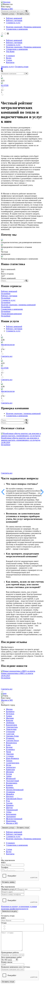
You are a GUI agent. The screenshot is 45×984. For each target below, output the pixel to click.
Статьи (9, 60)
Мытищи (10, 718)
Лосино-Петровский (15, 790)
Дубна (8, 812)
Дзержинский (12, 810)
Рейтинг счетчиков (14, 20)
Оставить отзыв (23, 14)
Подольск (10, 714)
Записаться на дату (9, 911)
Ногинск (10, 796)
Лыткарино (11, 816)
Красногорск (11, 725)
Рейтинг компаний (14, 18)
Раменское (10, 769)
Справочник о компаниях (17, 29)
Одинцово (10, 731)
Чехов (8, 752)
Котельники (11, 814)
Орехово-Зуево (12, 736)
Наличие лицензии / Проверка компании (23, 47)
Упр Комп (10, 51)
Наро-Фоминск (12, 758)
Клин (8, 745)
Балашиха (10, 711)
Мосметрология (7, 345)
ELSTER (4, 85)
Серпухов (10, 734)
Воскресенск (11, 743)
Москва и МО (7, 9)
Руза (8, 801)
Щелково (10, 772)
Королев (9, 720)
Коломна (10, 787)
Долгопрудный (12, 781)
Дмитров (10, 754)
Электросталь (12, 727)
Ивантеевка (11, 821)
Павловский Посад (14, 799)
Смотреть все (6, 356)
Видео (8, 58)
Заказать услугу (8, 14)
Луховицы (10, 792)
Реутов (9, 774)
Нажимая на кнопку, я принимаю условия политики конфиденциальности (19, 907)
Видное (9, 747)
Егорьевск (10, 749)
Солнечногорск (12, 763)
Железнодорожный (14, 819)
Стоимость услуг (13, 23)
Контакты (10, 62)
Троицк (9, 761)
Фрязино (10, 805)
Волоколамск (11, 783)
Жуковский (11, 778)
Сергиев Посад (12, 740)
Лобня (8, 776)
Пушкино (10, 738)
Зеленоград (11, 767)
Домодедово (11, 729)
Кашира (9, 785)
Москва (9, 709)
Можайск (10, 794)
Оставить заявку (8, 882)
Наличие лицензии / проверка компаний (23, 413)
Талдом (9, 803)
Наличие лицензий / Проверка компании (23, 27)
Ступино (10, 756)
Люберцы (10, 723)
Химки (9, 716)
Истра (8, 765)
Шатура (9, 807)
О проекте (10, 56)
